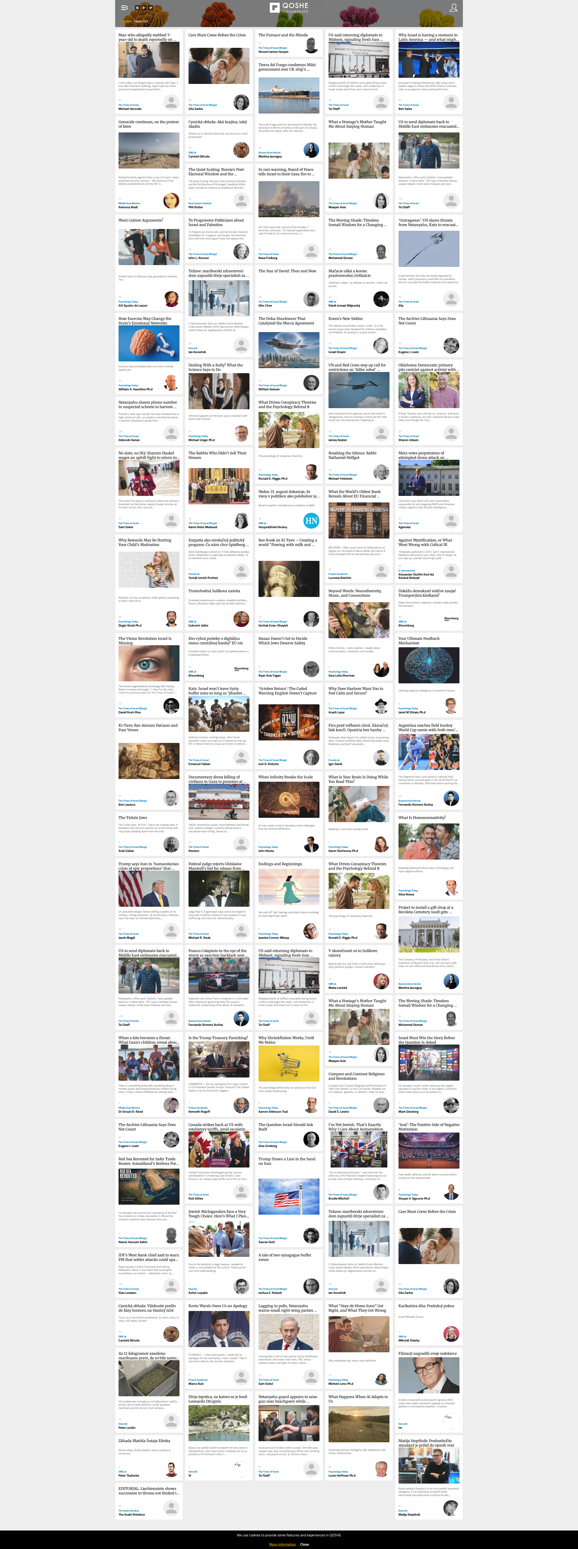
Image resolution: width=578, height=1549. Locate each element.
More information (282, 1544)
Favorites (141, 21)
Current (126, 21)
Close (304, 1544)
